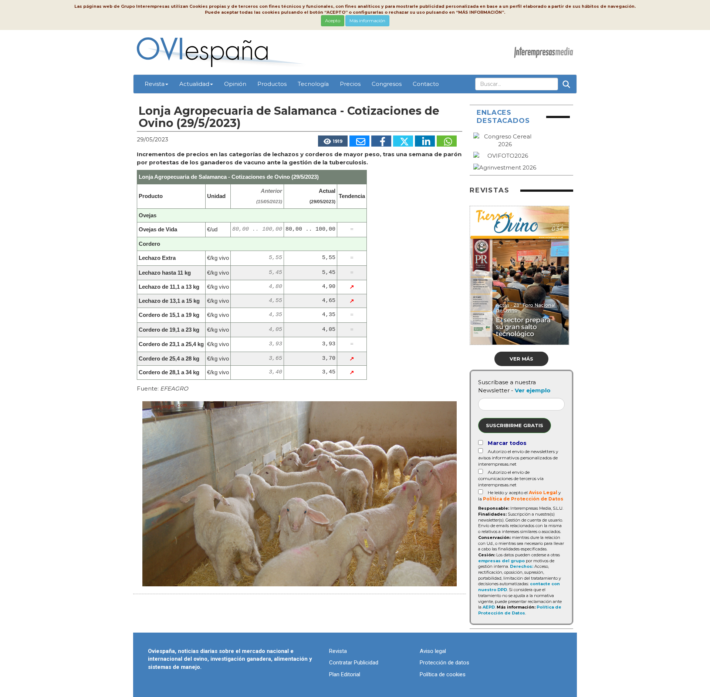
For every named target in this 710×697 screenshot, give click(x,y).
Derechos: (521, 566)
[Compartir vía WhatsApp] (447, 141)
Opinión (235, 83)
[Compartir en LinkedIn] (425, 141)
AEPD (489, 607)
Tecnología (313, 83)
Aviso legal (433, 651)
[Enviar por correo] (359, 141)
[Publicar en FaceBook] (381, 141)
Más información (367, 20)
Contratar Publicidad (353, 662)
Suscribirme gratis (514, 425)
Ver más (521, 359)
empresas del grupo (501, 560)
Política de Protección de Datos (523, 499)
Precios (350, 83)
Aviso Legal (543, 492)
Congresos (387, 83)
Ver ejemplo (533, 390)
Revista (155, 83)
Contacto (426, 83)
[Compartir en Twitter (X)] (403, 141)
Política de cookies (443, 674)
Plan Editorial (344, 674)
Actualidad (194, 83)
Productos (272, 83)
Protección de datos (444, 662)
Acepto (332, 20)
